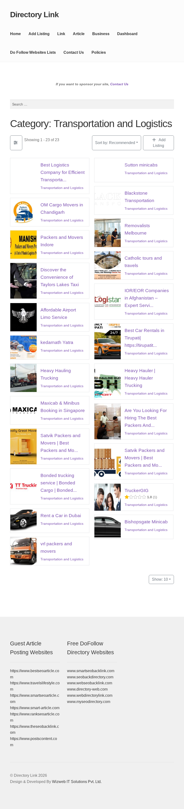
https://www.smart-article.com (34, 708)
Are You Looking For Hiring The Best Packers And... (146, 418)
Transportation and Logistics (61, 188)
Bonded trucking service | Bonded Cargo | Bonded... (58, 483)
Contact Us (73, 52)
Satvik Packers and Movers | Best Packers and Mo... (60, 443)
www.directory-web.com (87, 689)
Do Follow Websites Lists (33, 52)
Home (15, 34)
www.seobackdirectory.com (90, 677)
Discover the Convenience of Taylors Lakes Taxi (59, 277)
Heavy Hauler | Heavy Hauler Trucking (140, 378)
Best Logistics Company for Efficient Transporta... (62, 172)
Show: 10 (160, 579)
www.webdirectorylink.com (89, 695)
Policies (99, 52)
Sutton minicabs (141, 164)
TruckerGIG (137, 490)
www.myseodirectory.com (88, 702)
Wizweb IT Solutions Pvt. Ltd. (77, 782)
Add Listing (39, 34)
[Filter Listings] (16, 142)
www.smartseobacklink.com (90, 671)
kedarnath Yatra (56, 342)
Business (100, 34)
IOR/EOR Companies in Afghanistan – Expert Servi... (147, 298)
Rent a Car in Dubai (60, 515)
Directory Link (34, 14)
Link (61, 34)
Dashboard (127, 34)
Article (79, 34)
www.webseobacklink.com (89, 683)
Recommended (115, 143)
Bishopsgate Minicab (146, 521)
